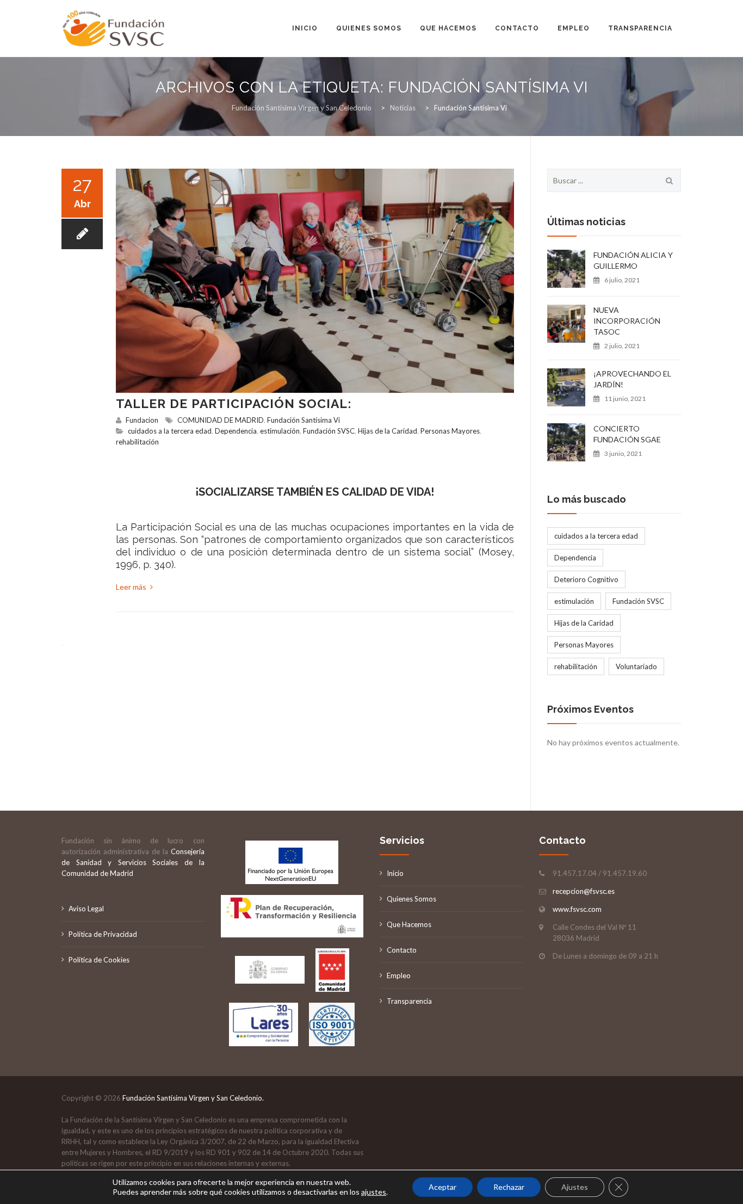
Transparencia (640, 28)
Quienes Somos (368, 28)
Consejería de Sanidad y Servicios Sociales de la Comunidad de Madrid (133, 862)
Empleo (574, 28)
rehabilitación (137, 441)
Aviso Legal (86, 908)
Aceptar (442, 1186)
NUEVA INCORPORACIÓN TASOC (626, 320)
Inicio (305, 28)
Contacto (517, 28)
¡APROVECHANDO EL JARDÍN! (632, 379)
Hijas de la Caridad (387, 431)
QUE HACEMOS (448, 28)
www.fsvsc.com (577, 909)
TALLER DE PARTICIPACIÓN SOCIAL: (233, 403)
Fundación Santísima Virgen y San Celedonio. (193, 1098)
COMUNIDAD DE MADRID (220, 420)
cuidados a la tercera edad (170, 431)
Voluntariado (636, 666)
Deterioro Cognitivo (586, 579)
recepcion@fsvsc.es (584, 891)
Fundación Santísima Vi (303, 420)
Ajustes (574, 1186)
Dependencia (236, 431)
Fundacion (142, 420)
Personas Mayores (450, 431)
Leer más (132, 586)
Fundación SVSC (329, 431)
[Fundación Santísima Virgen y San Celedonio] (113, 28)
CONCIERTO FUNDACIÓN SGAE (627, 434)
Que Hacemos (409, 924)
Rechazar (508, 1186)
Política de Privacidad (103, 934)
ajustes (373, 1191)
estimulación (280, 431)
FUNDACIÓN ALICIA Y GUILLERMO (633, 260)
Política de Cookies (99, 959)
